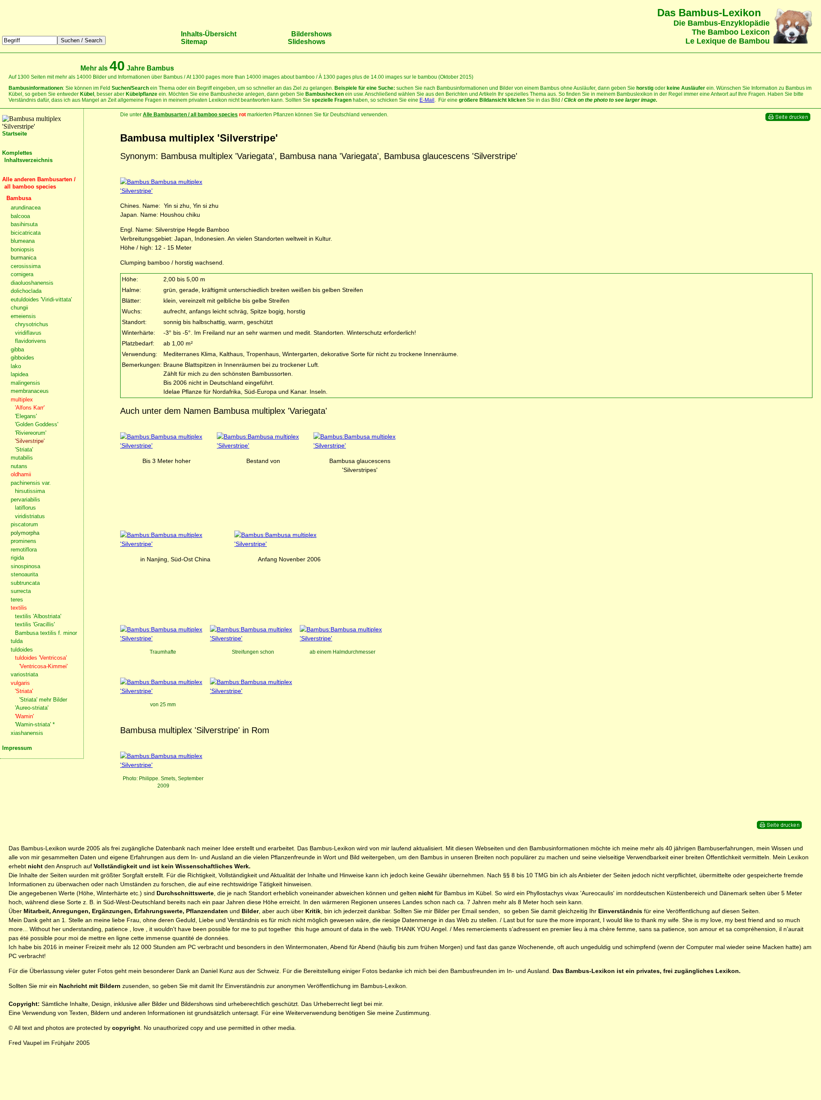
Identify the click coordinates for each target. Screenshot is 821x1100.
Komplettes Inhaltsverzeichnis (27, 156)
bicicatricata (26, 233)
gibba (17, 349)
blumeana (23, 241)
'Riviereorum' (30, 433)
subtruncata (25, 583)
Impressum (17, 748)
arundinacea (26, 207)
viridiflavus (28, 333)
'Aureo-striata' (31, 708)
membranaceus (30, 391)
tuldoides (22, 649)
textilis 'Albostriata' (38, 616)
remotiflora (24, 549)
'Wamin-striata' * (35, 724)
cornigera (22, 274)
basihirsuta (24, 224)
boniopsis (22, 249)
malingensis (25, 383)
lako (16, 366)
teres (17, 599)
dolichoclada (26, 291)
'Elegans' (26, 416)
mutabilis (22, 457)
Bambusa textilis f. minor (46, 633)
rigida (17, 557)
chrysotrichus (31, 324)
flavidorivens (30, 341)
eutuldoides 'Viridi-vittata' (41, 299)
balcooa (20, 216)
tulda (17, 641)
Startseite (14, 133)
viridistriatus (30, 516)
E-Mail (426, 100)
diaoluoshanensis (32, 283)
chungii (19, 307)
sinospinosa (25, 566)
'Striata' (24, 449)
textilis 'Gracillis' (35, 624)
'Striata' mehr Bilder (43, 699)
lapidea (19, 374)
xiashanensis (27, 733)
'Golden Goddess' (36, 424)
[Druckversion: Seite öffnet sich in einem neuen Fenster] (787, 119)
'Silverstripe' (29, 441)
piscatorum (24, 524)
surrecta (21, 591)
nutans (19, 466)
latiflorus (25, 507)
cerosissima (26, 266)
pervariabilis (25, 499)
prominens (23, 541)
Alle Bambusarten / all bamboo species (190, 115)
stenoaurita (24, 574)
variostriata (24, 674)
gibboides (22, 357)
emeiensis (23, 316)
